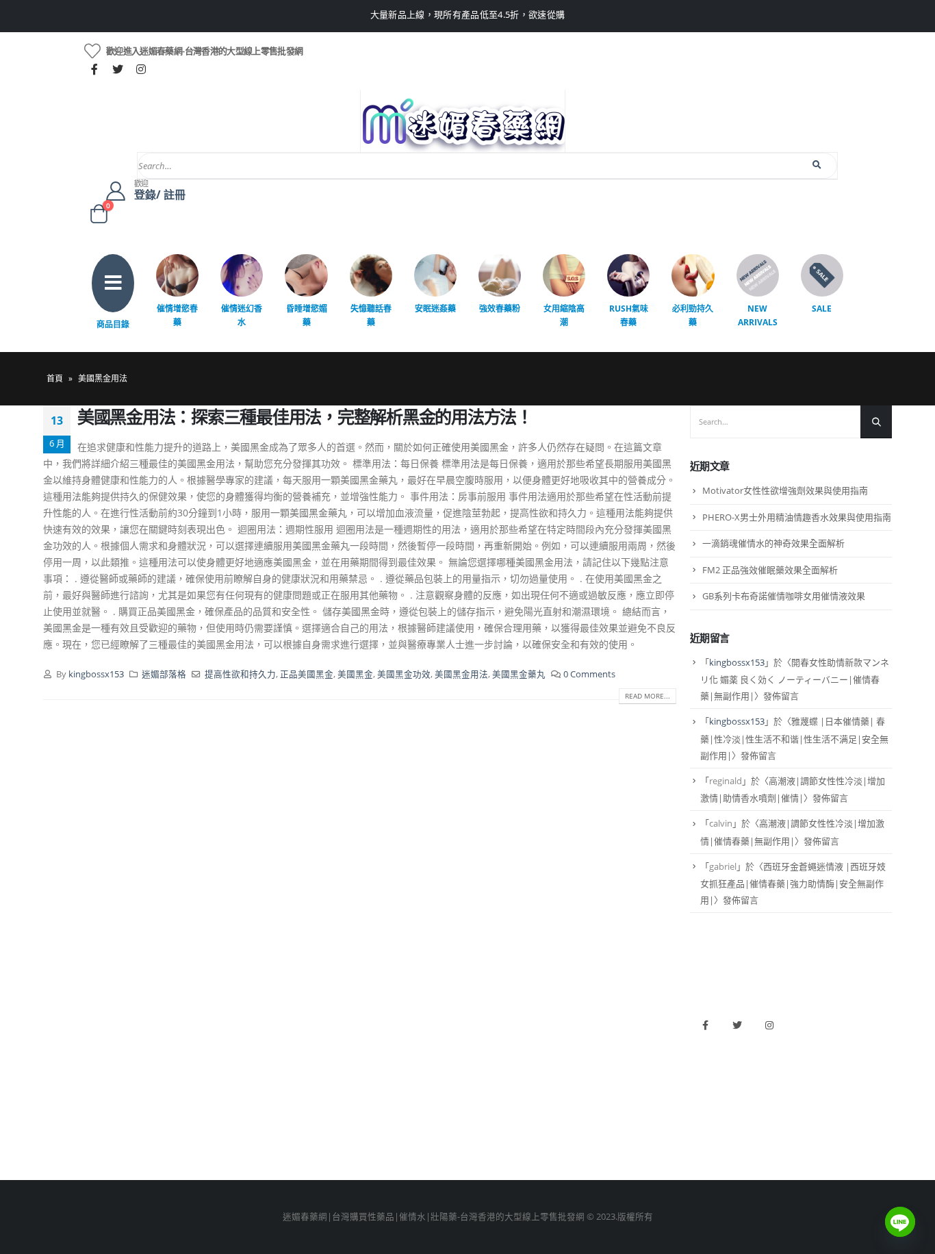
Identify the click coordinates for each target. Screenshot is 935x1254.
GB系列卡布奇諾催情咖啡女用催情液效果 (783, 596)
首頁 (55, 378)
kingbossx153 (96, 674)
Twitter (737, 1025)
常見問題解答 (70, 1041)
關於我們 (61, 1018)
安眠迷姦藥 (435, 308)
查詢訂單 (61, 1064)
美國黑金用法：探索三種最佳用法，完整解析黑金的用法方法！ (305, 416)
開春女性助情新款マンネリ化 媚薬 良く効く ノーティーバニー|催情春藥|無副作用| (794, 679)
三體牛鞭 (492, 1088)
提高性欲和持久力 (240, 674)
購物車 (56, 1111)
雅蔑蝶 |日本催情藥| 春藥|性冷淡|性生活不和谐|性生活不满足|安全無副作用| (794, 738)
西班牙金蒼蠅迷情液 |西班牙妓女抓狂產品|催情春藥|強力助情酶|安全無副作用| (793, 883)
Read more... (647, 696)
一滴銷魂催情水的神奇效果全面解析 (773, 543)
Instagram (769, 1025)
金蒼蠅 (272, 1041)
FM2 (268, 1064)
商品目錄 (113, 324)
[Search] (817, 165)
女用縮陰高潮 (564, 315)
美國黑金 (355, 674)
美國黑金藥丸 (519, 674)
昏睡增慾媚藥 (306, 315)
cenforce (491, 1111)
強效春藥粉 (499, 308)
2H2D (485, 1064)
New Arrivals (758, 315)
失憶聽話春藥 (371, 315)
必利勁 (487, 1041)
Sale (822, 308)
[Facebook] (94, 69)
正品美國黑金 (306, 674)
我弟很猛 (492, 1134)
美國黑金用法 (461, 674)
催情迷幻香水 (241, 315)
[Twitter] (117, 69)
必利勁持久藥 (692, 315)
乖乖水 (272, 1018)
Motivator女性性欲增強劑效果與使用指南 (785, 490)
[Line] (900, 1222)
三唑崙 (272, 1134)
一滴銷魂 (276, 1111)
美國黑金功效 (404, 674)
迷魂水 (272, 1088)
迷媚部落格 (164, 674)
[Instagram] (141, 69)
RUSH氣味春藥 (628, 315)
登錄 (52, 1134)
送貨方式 (61, 1088)
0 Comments (589, 674)
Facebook (705, 1025)
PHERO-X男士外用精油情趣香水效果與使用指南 (796, 517)
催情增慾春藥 (177, 315)
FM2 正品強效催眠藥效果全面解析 (770, 570)
